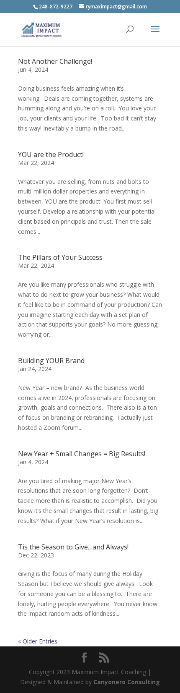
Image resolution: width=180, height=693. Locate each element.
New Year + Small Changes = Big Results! (81, 453)
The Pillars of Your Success (60, 257)
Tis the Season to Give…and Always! (73, 547)
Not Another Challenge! (55, 61)
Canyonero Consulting (126, 682)
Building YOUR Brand (51, 360)
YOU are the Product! (51, 154)
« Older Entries (37, 641)
